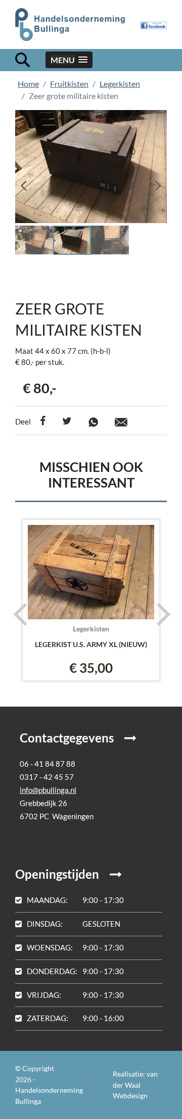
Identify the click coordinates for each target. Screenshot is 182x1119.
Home (28, 83)
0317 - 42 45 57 (47, 776)
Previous (30, 182)
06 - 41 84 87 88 (47, 763)
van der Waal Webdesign (135, 1085)
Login (93, 1085)
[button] (69, 59)
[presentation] (16, 613)
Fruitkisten (69, 83)
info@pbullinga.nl (48, 789)
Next (152, 182)
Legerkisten (120, 83)
